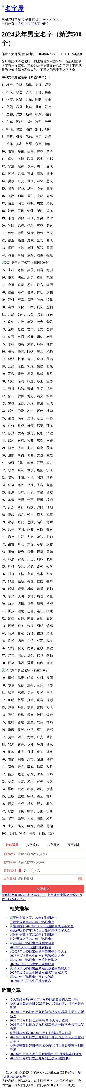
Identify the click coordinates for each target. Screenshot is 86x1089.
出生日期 (10, 878)
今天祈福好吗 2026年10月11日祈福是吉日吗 (40, 1033)
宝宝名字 (33, 23)
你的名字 (10, 862)
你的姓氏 (10, 854)
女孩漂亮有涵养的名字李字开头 (24, 895)
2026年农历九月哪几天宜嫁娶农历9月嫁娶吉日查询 (46, 1054)
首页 (21, 23)
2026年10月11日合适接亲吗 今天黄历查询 (39, 1020)
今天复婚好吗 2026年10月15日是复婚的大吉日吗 (44, 999)
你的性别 (10, 870)
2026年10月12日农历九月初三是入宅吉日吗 (40, 1058)
